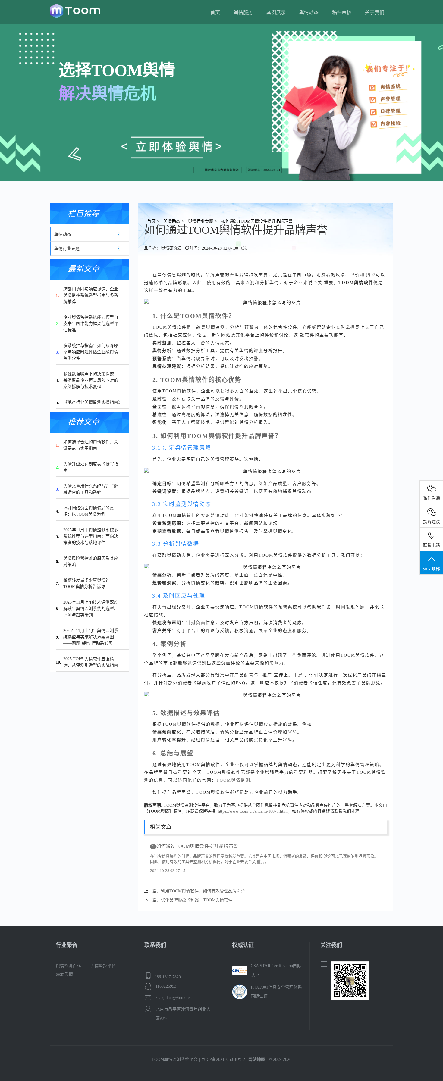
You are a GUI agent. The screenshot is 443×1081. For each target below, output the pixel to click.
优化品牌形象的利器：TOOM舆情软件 (196, 900)
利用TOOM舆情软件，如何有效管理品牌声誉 (203, 891)
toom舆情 (64, 974)
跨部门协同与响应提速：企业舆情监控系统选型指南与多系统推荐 (90, 295)
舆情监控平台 (103, 966)
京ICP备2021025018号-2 (223, 1059)
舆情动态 (309, 12)
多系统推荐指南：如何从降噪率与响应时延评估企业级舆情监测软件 (90, 352)
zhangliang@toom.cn (174, 997)
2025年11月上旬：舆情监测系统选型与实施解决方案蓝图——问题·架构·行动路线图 (90, 636)
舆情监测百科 (68, 966)
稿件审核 (341, 12)
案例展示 (276, 12)
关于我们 (374, 12)
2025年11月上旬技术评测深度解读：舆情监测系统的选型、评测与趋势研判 (90, 608)
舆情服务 (243, 12)
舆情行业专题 (67, 248)
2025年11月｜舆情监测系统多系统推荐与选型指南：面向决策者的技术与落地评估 (90, 536)
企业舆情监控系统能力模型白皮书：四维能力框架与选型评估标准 (90, 323)
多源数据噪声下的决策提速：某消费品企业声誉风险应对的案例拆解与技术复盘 (90, 380)
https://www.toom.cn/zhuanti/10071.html (253, 811)
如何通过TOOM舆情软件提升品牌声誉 (195, 846)
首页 (215, 12)
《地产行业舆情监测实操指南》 (92, 402)
